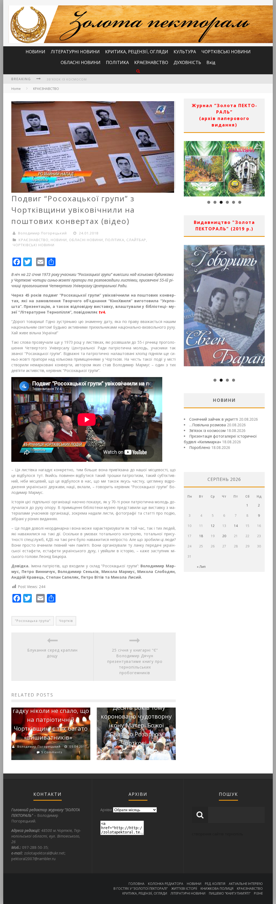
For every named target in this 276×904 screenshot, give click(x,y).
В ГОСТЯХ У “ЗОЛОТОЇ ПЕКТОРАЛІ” (140, 888)
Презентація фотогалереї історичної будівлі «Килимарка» (102, 79)
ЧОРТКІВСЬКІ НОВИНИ (226, 52)
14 (236, 525)
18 (201, 536)
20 (224, 536)
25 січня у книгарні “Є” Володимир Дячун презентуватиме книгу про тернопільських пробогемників (135, 661)
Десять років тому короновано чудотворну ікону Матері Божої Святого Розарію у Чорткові (136, 725)
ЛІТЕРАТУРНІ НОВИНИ (75, 52)
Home (16, 88)
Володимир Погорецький (42, 233)
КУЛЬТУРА (185, 52)
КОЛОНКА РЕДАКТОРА (165, 883)
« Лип (201, 566)
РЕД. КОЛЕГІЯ (215, 883)
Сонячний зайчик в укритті (213, 419)
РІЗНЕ (258, 893)
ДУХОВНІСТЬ (187, 62)
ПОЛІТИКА (117, 62)
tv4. (102, 312)
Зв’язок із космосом (207, 430)
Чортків (66, 620)
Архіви (106, 809)
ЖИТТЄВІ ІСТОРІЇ (184, 888)
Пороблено (199, 447)
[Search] (138, 70)
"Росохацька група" (33, 620)
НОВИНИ (35, 52)
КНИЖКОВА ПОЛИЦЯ (217, 888)
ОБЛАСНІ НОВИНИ (81, 62)
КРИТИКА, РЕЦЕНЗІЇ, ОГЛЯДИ (136, 52)
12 (213, 525)
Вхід (210, 62)
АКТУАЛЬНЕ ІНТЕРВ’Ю (246, 883)
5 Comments (51, 752)
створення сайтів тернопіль (217, 833)
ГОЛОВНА (136, 883)
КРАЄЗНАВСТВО (151, 62)
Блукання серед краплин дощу (52, 653)
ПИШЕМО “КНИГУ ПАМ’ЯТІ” (229, 893)
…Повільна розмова (207, 424)
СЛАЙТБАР (136, 239)
